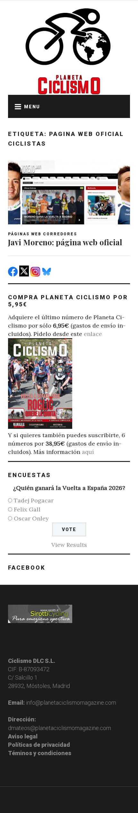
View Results (69, 544)
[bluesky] (47, 274)
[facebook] (13, 274)
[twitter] (24, 274)
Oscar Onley (31, 518)
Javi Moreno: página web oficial (65, 242)
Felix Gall (27, 509)
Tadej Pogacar (34, 500)
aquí (88, 452)
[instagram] (36, 274)
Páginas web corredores (42, 234)
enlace (93, 334)
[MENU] (16, 106)
